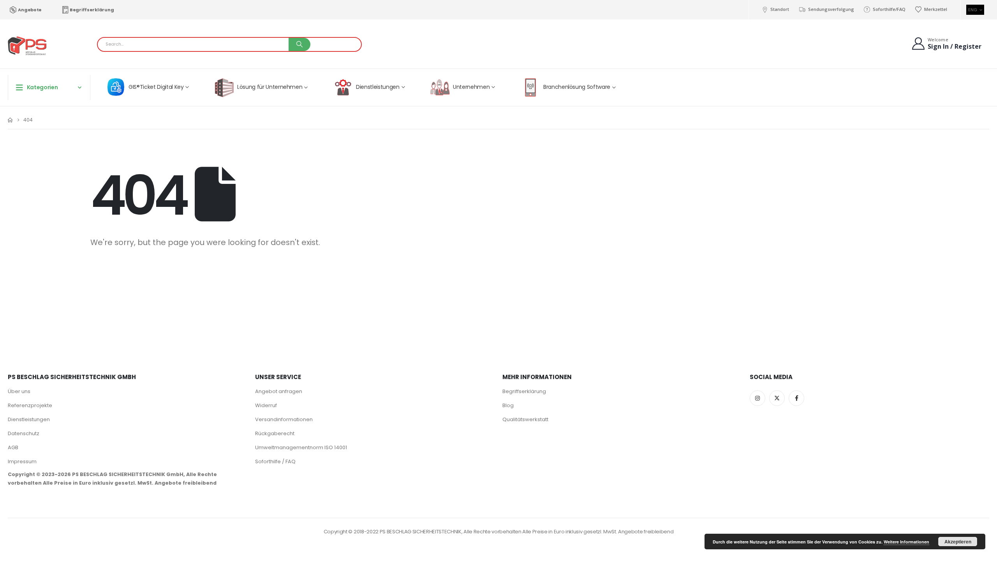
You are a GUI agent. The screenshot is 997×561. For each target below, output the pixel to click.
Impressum (22, 461)
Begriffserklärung (92, 10)
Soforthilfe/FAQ (889, 9)
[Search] (299, 44)
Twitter (777, 398)
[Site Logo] (27, 46)
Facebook (796, 398)
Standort (779, 9)
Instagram (757, 398)
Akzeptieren (957, 541)
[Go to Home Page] (10, 120)
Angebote (30, 10)
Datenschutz (23, 433)
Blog (508, 405)
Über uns (19, 391)
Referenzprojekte (30, 405)
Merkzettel (935, 9)
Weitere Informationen (906, 542)
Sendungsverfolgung (831, 9)
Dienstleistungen (29, 419)
